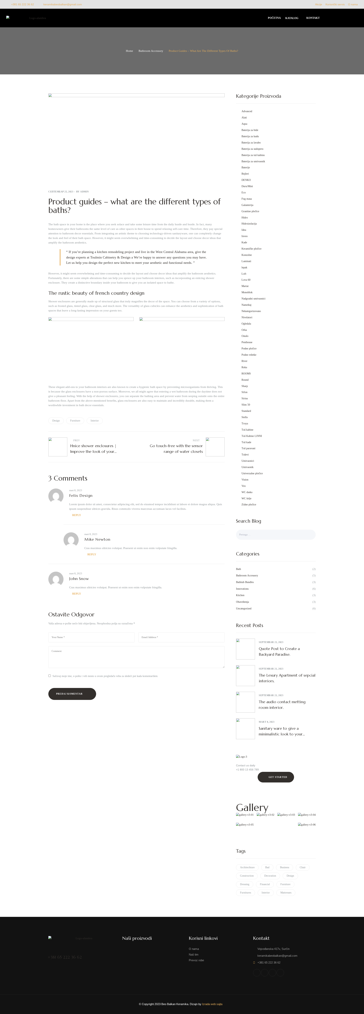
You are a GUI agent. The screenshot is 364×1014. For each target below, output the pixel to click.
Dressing (244, 884)
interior (95, 420)
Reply (76, 515)
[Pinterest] (280, 972)
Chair (303, 867)
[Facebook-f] (256, 972)
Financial (265, 884)
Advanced (247, 111)
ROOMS (246, 373)
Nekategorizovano (251, 311)
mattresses (285, 892)
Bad (267, 867)
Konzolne (247, 255)
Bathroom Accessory (151, 50)
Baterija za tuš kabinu (253, 155)
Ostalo (245, 336)
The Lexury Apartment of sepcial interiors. (287, 678)
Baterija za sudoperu (252, 148)
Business (284, 867)
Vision (245, 479)
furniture (75, 420)
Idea (244, 229)
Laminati (246, 261)
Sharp (245, 386)
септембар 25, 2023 (60, 191)
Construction (247, 875)
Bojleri (245, 173)
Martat (245, 286)
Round (245, 379)
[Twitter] (264, 972)
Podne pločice (249, 348)
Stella (245, 417)
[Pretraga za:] (276, 534)
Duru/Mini (247, 186)
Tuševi (245, 454)
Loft (244, 273)
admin (84, 191)
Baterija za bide (250, 130)
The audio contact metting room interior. (282, 705)
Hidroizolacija (249, 223)
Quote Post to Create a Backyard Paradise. (279, 651)
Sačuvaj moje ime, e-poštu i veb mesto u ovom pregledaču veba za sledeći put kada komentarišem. (105, 676)
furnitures (245, 892)
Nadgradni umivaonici (253, 298)
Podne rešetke (249, 354)
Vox (244, 486)
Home (129, 50)
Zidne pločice (249, 504)
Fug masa (247, 198)
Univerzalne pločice (252, 473)
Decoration (270, 875)
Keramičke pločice (251, 248)
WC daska (247, 492)
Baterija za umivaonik (253, 161)
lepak (244, 267)
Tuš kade (246, 442)
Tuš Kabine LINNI (252, 436)
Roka (244, 367)
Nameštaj (246, 304)
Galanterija (247, 205)
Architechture (247, 867)
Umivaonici (248, 460)
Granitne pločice (250, 211)
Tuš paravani (248, 448)
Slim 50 (246, 404)
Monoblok (247, 292)
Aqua (244, 123)
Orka (244, 330)
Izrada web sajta (212, 1004)
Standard (246, 411)
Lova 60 (246, 279)
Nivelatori (247, 317)
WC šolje (246, 498)
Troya (245, 423)
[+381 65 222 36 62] (51, 950)
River (244, 361)
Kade (244, 242)
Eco (244, 192)
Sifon (244, 392)
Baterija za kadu (250, 136)
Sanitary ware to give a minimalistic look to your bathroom (281, 731)
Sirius (245, 398)
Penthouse (247, 342)
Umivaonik (247, 467)
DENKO (246, 180)
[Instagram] (272, 972)
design (56, 420)
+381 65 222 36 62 (65, 957)
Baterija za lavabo (251, 142)
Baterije (246, 167)
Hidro (245, 217)
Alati (244, 117)
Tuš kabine (247, 429)
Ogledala (246, 323)
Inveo (245, 236)
